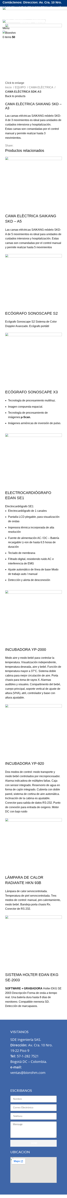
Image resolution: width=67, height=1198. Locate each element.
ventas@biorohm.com (28, 1072)
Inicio (8, 87)
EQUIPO (20, 87)
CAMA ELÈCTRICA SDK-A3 (23, 91)
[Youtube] (35, 1079)
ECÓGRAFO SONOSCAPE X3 (31, 392)
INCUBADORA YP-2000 (25, 649)
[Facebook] (14, 1079)
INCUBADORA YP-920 (24, 763)
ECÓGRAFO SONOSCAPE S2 (31, 313)
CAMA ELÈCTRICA (41, 87)
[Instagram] (24, 1079)
